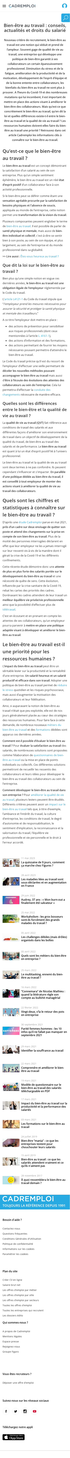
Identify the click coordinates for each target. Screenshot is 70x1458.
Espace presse (11, 1341)
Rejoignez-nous (11, 1346)
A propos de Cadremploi (16, 1331)
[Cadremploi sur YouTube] (34, 1411)
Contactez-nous (11, 1228)
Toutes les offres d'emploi (17, 1305)
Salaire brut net (11, 1285)
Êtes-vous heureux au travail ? (40, 256)
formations (43, 730)
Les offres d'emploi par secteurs (21, 1300)
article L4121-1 (13, 299)
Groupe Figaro (11, 1351)
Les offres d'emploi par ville (18, 1295)
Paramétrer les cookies (15, 1254)
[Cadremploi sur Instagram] (25, 1411)
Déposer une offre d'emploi (18, 1382)
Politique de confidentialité (18, 1243)
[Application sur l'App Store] (14, 1437)
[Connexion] (64, 6)
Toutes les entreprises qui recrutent (23, 1310)
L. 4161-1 (43, 336)
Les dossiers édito (13, 1315)
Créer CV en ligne (12, 1279)
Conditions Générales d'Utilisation (22, 1238)
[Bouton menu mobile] (4, 5)
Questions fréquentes (15, 1233)
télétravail (9, 609)
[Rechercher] (65, 18)
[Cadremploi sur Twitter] (15, 1411)
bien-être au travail (18, 226)
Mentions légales (12, 1336)
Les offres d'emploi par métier (20, 1290)
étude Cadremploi (30, 522)
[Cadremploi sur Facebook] (6, 1411)
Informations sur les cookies (18, 1249)
